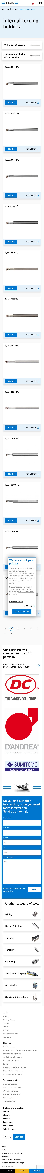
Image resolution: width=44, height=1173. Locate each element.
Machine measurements (11, 1094)
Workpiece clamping (10, 1033)
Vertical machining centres (12, 1057)
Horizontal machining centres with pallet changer (20, 1050)
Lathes (5, 1064)
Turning (6, 1023)
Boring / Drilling (9, 1020)
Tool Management (9, 1101)
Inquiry (36, 1171)
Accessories (7, 1037)
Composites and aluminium (12, 1074)
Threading (6, 1027)
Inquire (11, 102)
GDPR (4, 1146)
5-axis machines (9, 1047)
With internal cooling (14, 45)
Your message (8, 857)
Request (19, 1137)
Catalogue (7, 1171)
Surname (6, 828)
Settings (28, 606)
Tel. (4, 847)
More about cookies (16, 602)
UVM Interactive (15, 1160)
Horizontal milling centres (12, 1054)
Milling (5, 1016)
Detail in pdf (31, 102)
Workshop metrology (10, 1091)
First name (7, 818)
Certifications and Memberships (13, 1163)
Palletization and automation (13, 1071)
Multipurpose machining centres (14, 1067)
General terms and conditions (12, 1153)
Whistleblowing (7, 1166)
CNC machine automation (12, 1087)
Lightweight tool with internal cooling (14, 55)
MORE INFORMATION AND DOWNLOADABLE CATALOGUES (16, 665)
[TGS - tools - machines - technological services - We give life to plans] (3, 9)
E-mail (5, 838)
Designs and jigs (9, 1098)
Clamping (6, 1030)
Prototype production (10, 1084)
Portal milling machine (11, 1060)
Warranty (5, 1157)
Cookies (4, 1150)
